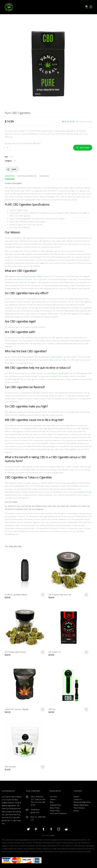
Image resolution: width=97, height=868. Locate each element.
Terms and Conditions (58, 813)
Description (10, 176)
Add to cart (84, 148)
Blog (51, 802)
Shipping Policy (55, 805)
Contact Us (78, 799)
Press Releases (79, 808)
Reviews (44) (44, 176)
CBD (14, 161)
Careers (53, 799)
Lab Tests (53, 796)
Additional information (27, 176)
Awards (76, 796)
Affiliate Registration (81, 805)
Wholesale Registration (82, 802)
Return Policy (55, 808)
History (76, 811)
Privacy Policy (55, 811)
